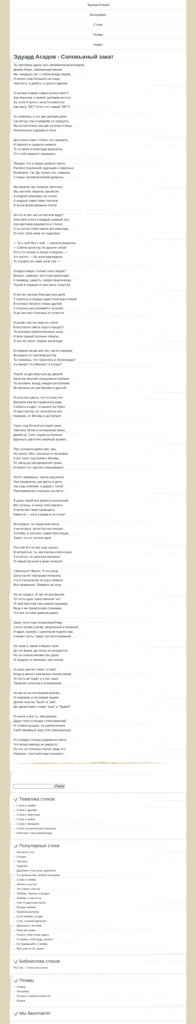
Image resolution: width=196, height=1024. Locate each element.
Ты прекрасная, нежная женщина (38, 875)
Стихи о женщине (28, 823)
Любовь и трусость (29, 898)
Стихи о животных (28, 814)
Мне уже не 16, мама (30, 948)
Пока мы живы (26, 930)
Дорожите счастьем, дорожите (36, 870)
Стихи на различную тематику (36, 828)
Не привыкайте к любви (32, 943)
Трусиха (22, 861)
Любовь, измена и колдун (33, 893)
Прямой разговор (28, 911)
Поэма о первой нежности (34, 995)
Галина (21, 986)
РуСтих (18, 967)
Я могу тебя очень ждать (33, 934)
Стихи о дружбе (27, 810)
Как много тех (25, 852)
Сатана (21, 856)
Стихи (98, 25)
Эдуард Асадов (98, 5)
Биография (98, 15)
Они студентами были (31, 902)
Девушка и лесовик (29, 925)
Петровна (23, 991)
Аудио (98, 44)
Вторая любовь (26, 907)
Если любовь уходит (30, 916)
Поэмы (98, 34)
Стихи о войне (26, 819)
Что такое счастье (28, 888)
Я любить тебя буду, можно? (35, 939)
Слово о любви (26, 879)
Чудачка (22, 865)
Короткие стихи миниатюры (34, 833)
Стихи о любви (26, 805)
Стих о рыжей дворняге (32, 920)
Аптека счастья (27, 884)
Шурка (21, 1000)
